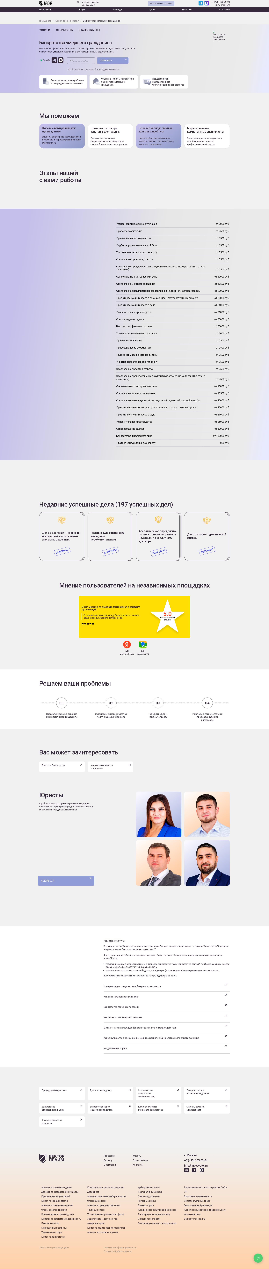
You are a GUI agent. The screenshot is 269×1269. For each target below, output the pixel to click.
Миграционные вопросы (54, 1227)
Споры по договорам (148, 1196)
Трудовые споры (96, 1210)
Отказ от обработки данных (118, 1251)
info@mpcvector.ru (195, 1165)
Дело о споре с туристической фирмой (207, 536)
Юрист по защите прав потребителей (106, 1227)
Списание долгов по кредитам (51, 1121)
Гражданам (109, 1156)
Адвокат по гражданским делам (103, 1205)
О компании (45, 9)
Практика (187, 9)
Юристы (137, 1156)
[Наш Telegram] (201, 3)
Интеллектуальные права (197, 1201)
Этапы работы (89, 30)
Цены (152, 9)
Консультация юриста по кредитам (101, 767)
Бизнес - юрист (146, 1205)
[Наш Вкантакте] (186, 1171)
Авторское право (96, 1223)
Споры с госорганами (149, 1219)
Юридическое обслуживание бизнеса (157, 1210)
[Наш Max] (206, 3)
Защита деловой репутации (198, 1205)
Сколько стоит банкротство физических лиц (146, 1093)
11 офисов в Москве (89, 3)
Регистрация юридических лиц (154, 1214)
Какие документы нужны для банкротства (150, 1108)
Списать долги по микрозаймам (195, 1108)
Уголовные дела (192, 1214)
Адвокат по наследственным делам (59, 1192)
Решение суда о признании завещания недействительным (107, 536)
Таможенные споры (51, 1232)
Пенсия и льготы (50, 1223)
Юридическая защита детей (55, 1196)
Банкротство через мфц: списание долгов (101, 1108)
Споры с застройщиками (54, 1210)
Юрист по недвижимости (54, 1201)
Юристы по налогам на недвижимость (61, 1219)
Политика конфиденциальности (120, 1247)
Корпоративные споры (150, 1192)
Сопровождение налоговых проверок (157, 1223)
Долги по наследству (101, 1090)
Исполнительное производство (57, 1214)
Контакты (224, 9)
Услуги (82, 9)
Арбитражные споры (149, 1187)
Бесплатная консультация (161, 3)
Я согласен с (95, 69)
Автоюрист (93, 1192)
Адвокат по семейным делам (56, 1187)
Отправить (106, 60)
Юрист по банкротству (53, 765)
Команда (117, 9)
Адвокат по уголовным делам (102, 1232)
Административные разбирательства (106, 1196)
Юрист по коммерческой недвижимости (205, 1210)
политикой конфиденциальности (102, 69)
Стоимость (64, 30)
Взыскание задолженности (198, 1196)
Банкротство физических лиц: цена (52, 1108)
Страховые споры (96, 1201)
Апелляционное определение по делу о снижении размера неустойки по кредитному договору (158, 536)
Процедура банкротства (54, 1090)
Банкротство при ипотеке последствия (197, 1092)
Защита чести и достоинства (102, 1219)
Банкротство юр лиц (194, 1219)
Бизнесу (108, 1160)
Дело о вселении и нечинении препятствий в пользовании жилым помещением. (61, 536)
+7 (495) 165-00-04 (220, 2)
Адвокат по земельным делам (57, 1205)
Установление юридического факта (105, 1214)
